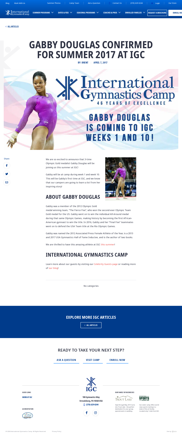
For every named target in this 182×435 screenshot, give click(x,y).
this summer (107, 244)
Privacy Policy (56, 431)
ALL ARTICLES (92, 325)
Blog (7, 3)
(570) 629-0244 (136, 3)
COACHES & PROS (110, 13)
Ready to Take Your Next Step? (91, 350)
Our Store (172, 3)
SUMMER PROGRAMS (41, 13)
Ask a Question (94, 3)
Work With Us (19, 3)
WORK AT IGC (27, 397)
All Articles (13, 26)
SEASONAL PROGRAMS (86, 13)
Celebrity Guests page (106, 264)
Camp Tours (74, 3)
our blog (53, 268)
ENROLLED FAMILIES (133, 13)
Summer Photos (54, 3)
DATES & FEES (63, 13)
